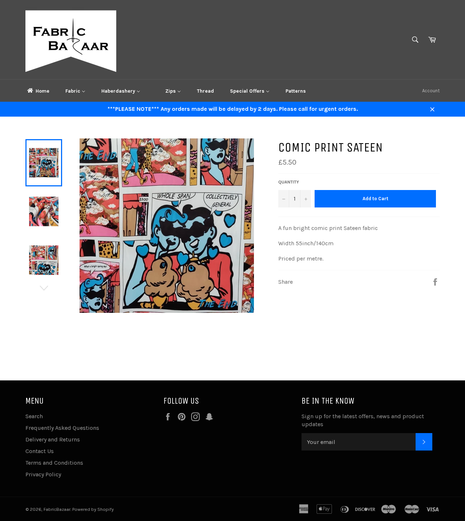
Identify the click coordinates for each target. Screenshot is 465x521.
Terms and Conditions (54, 462)
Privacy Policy (43, 474)
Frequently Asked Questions (62, 427)
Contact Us (39, 451)
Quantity (288, 182)
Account (431, 90)
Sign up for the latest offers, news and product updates (363, 420)
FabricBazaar (57, 509)
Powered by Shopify (93, 509)
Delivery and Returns (52, 439)
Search (34, 416)
